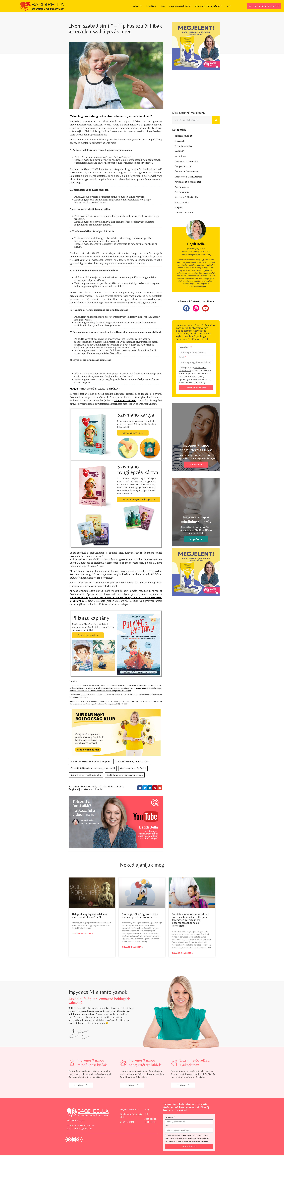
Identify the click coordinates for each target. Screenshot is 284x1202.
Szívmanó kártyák (125, 400)
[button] (139, 787)
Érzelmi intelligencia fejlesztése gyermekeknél (93, 768)
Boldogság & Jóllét (183, 135)
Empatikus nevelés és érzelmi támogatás (90, 761)
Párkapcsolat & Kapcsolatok (188, 181)
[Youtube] (205, 308)
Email (182, 357)
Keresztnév (184, 347)
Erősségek (179, 141)
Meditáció (179, 151)
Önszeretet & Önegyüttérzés (188, 176)
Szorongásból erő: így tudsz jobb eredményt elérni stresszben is (140, 916)
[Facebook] (186, 308)
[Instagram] (196, 308)
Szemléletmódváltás (184, 212)
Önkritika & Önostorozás (186, 171)
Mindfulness (180, 156)
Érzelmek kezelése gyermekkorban (132, 761)
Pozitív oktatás (182, 192)
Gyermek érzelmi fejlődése (133, 768)
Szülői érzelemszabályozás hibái (86, 775)
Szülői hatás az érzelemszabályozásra (125, 775)
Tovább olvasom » (82, 933)
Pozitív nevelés (182, 187)
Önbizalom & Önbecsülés (187, 161)
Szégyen (178, 207)
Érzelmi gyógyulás (183, 146)
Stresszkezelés (181, 202)
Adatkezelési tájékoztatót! (186, 1135)
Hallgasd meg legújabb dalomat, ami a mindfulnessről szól (90, 916)
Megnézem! (195, 464)
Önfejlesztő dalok (183, 166)
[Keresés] (216, 120)
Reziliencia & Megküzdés (186, 197)
